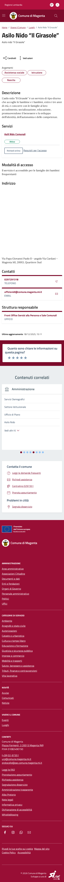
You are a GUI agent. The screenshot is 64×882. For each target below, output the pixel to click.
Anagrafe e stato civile (13, 626)
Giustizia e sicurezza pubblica (17, 651)
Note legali (7, 799)
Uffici (4, 604)
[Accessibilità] (52, 5)
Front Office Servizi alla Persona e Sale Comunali (30, 315)
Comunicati (8, 698)
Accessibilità (24, 852)
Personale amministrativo (15, 594)
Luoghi (5, 725)
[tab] (21, 452)
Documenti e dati (11, 579)
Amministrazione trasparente (17, 790)
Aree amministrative (13, 569)
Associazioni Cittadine (13, 574)
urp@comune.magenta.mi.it (16, 759)
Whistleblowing (10, 814)
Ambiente (7, 621)
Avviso (5, 693)
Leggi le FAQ (8, 770)
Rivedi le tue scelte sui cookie (17, 849)
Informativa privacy (12, 804)
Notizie (5, 703)
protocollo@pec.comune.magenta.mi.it (22, 763)
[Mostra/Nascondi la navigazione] (4, 15)
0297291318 (11, 279)
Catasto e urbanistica (13, 636)
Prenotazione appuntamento (17, 775)
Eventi (5, 720)
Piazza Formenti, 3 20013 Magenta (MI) (22, 745)
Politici (5, 599)
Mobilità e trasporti (12, 661)
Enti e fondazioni (11, 584)
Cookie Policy (9, 852)
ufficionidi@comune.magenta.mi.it (23, 292)
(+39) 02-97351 (10, 755)
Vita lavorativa (9, 676)
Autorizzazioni (9, 631)
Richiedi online (13, 150)
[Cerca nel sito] (56, 15)
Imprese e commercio (13, 656)
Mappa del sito (41, 849)
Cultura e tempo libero (13, 641)
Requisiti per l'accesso (35, 150)
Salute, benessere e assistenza (18, 666)
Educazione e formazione (15, 646)
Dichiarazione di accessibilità (17, 809)
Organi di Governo (11, 589)
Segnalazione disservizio (14, 785)
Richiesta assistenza (12, 780)
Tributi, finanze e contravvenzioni (19, 671)
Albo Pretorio (9, 794)
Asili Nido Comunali (14, 134)
